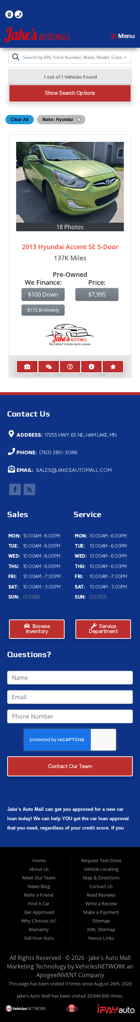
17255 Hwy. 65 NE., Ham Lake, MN (79, 435)
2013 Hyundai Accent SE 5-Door (70, 246)
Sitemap (101, 921)
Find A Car (39, 903)
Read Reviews (101, 895)
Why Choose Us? (39, 921)
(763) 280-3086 (57, 452)
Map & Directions (101, 877)
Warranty (39, 929)
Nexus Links (101, 938)
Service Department (103, 629)
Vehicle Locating (101, 869)
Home (39, 860)
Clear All (19, 119)
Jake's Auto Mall (110, 958)
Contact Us (101, 886)
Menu (126, 36)
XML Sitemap (101, 929)
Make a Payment (101, 912)
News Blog (39, 886)
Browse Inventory (38, 629)
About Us (39, 869)
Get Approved (39, 912)
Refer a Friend (38, 895)
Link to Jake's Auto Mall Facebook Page (15, 489)
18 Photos (70, 227)
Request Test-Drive (101, 860)
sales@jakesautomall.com (73, 470)
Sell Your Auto (39, 938)
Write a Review (101, 903)
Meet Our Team (39, 877)
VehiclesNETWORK (100, 966)
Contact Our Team (70, 766)
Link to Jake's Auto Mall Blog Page (29, 489)
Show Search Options (70, 93)
